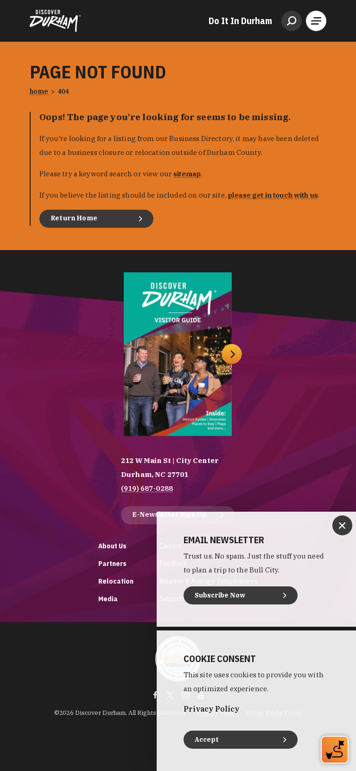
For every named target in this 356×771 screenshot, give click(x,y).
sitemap (187, 173)
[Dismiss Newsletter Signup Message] (342, 525)
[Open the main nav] (316, 21)
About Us (112, 545)
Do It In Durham (240, 21)
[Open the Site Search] (291, 21)
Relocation (116, 581)
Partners (112, 563)
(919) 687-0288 (147, 488)
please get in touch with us (273, 195)
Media (108, 598)
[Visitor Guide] (178, 354)
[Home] (55, 21)
